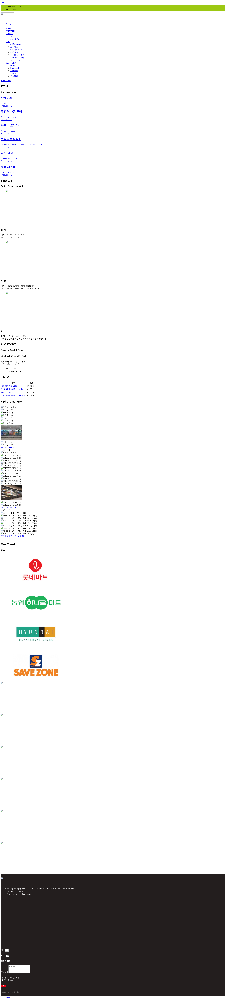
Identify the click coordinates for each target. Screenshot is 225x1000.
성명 (3, 950)
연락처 (4, 961)
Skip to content (7, 2)
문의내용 (4, 972)
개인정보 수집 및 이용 (10, 977)
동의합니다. (9, 980)
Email (3, 955)
